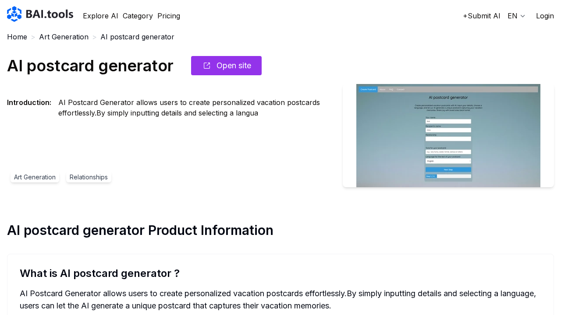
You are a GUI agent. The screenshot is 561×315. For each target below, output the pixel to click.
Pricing (168, 15)
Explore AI (100, 15)
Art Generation (64, 36)
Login (545, 15)
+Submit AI (482, 15)
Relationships (89, 177)
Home (17, 36)
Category (138, 15)
